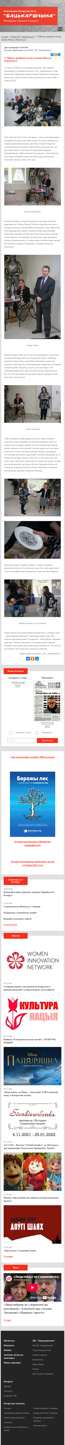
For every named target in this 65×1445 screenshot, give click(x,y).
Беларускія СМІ (10, 1396)
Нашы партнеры (12, 1363)
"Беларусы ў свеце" (23, 732)
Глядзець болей (10, 924)
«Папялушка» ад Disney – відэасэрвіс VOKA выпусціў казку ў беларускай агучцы (31, 1094)
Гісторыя (7, 1408)
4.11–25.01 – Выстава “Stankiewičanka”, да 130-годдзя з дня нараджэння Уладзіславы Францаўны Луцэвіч (31, 1146)
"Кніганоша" (47, 732)
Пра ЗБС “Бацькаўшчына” (42, 1345)
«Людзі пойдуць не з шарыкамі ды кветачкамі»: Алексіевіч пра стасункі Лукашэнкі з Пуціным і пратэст (28, 1308)
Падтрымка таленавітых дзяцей (20, 913)
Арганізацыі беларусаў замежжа (16, 1413)
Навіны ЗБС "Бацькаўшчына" (22, 37)
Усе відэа (7, 1320)
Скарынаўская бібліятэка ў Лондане (22, 906)
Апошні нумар (18, 682)
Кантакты (9, 1345)
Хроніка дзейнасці (39, 1355)
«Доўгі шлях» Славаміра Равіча (20, 1251)
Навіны (8, 1350)
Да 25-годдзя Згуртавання (42, 1374)
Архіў (17, 685)
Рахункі (35, 1369)
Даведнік (7, 1386)
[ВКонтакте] (52, 54)
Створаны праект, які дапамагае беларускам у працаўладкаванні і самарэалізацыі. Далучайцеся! (29, 988)
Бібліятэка (9, 1341)
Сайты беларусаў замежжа (14, 1418)
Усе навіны (8, 1256)
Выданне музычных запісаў (18, 919)
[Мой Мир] (59, 54)
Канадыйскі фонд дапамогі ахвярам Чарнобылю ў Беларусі (29, 893)
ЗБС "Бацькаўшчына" (43, 1341)
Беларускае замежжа (14, 1403)
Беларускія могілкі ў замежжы (45, 1413)
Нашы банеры (38, 1364)
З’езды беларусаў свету (41, 1350)
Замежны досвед (39, 1425)
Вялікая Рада (37, 1360)
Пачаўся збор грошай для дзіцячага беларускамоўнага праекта (31, 1199)
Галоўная (5, 37)
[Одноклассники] (55, 54)
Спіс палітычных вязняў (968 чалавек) (32, 757)
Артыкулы (8, 1391)
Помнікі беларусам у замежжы (45, 1408)
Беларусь (8, 1381)
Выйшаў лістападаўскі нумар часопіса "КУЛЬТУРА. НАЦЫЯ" (30, 1041)
